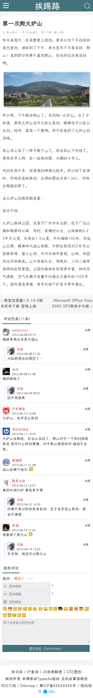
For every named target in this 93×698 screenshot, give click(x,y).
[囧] (9, 615)
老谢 (15, 525)
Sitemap (27, 685)
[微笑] (30, 609)
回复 (88, 330)
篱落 (76, 679)
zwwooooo (20, 330)
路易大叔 (18, 481)
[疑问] (5, 609)
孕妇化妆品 (20, 429)
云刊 (15, 369)
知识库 (17, 672)
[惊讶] (45, 609)
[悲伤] (15, 609)
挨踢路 (47, 5)
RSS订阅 (8, 685)
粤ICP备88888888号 (57, 685)
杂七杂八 (12, 32)
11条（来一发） (55, 32)
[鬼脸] (25, 609)
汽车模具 (18, 409)
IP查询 (32, 672)
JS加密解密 (52, 672)
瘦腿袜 (17, 460)
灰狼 (20, 349)
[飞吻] (40, 609)
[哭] (19, 615)
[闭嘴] (20, 609)
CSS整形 (74, 672)
